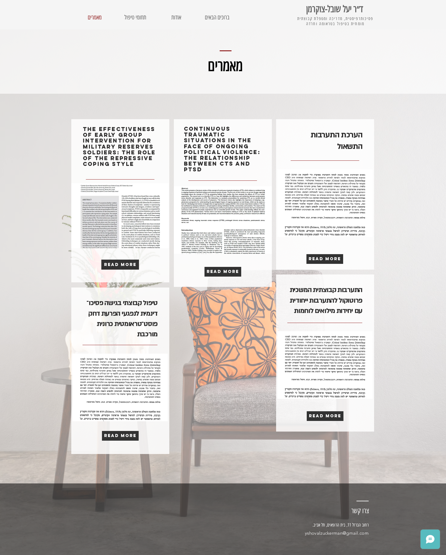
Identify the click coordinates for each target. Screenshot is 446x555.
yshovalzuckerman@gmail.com (337, 533)
